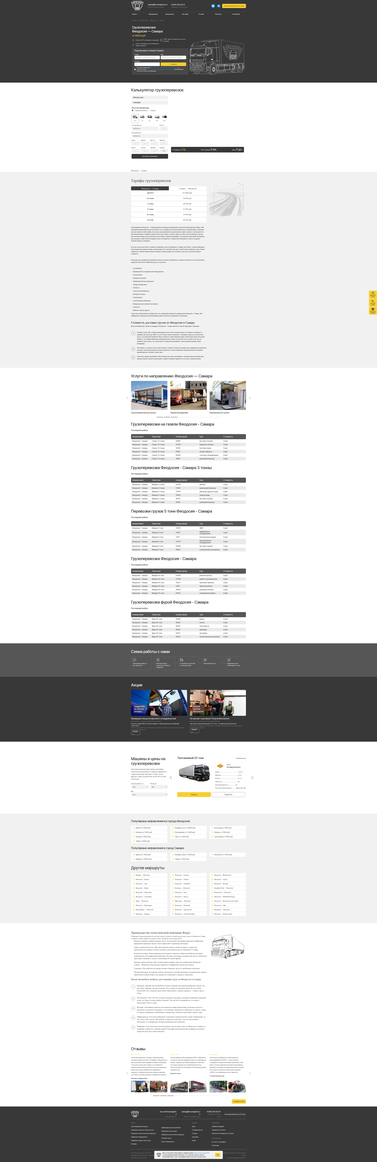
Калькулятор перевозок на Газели (223, 1133)
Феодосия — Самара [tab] (150, 188)
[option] (211, 777)
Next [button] (252, 778)
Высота (152, 140)
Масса (133, 147)
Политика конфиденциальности (236, 1158)
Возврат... (163, 147)
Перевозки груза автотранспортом (142, 1130)
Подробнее (228, 794)
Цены (193, 1126)
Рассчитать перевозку (149, 156)
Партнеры (195, 1137)
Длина (133, 140)
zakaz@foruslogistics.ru (157, 5)
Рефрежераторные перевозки (171, 1127)
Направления (143, 20)
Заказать (135, 733)
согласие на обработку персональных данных (164, 67)
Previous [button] (171, 778)
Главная (134, 20)
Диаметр (162, 140)
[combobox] (145, 129)
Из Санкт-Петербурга (219, 1142)
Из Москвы (215, 1145)
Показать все (241, 758)
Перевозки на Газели (218, 1130)
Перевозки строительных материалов (143, 1133)
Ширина (143, 140)
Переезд (134, 1144)
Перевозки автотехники (169, 1131)
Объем (143, 147)
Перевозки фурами (218, 1126)
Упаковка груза (166, 1138)
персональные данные (201, 1153)
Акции (194, 1140)
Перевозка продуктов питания (141, 1140)
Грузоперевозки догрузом (139, 1126)
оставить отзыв (238, 1101)
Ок (218, 1155)
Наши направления (167, 1141)
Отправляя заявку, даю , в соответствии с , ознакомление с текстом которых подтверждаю (160, 69)
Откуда (136, 54)
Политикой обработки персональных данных (160, 69)
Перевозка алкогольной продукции (172, 1134)
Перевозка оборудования (139, 1137)
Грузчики (152, 147)
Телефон (137, 61)
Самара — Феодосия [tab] (187, 188)
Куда (162, 54)
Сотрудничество (197, 1130)
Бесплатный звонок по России (234, 6)
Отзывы (194, 1133)
